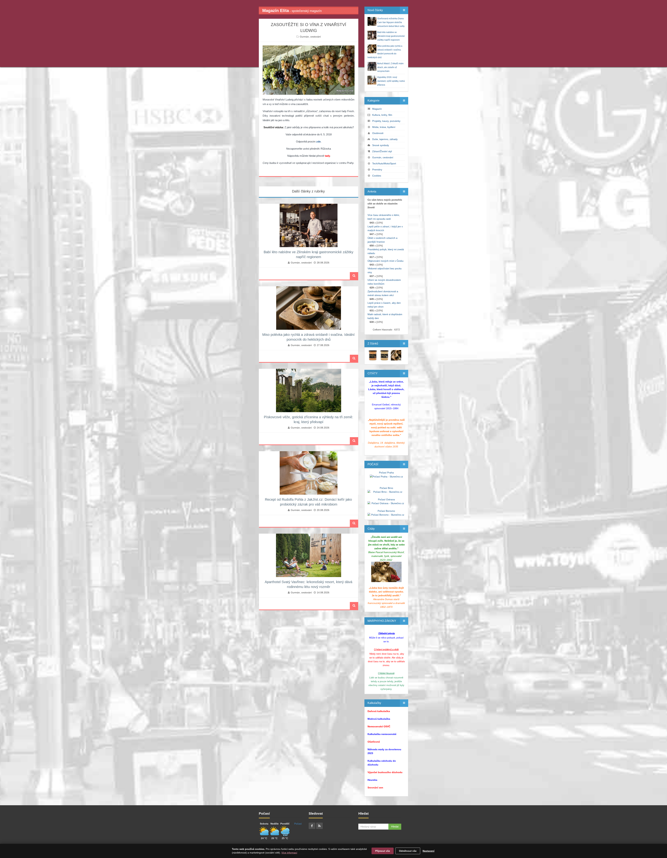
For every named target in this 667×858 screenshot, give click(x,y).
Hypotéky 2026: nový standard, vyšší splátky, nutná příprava (391, 81)
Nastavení (428, 850)
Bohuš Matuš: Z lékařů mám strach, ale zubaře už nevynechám (390, 67)
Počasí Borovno (386, 511)
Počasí (298, 823)
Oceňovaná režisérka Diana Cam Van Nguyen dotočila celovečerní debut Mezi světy (391, 22)
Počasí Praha (386, 472)
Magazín (377, 108)
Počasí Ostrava (386, 499)
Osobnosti (377, 133)
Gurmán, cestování (310, 36)
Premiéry (377, 169)
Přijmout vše (382, 850)
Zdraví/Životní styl (382, 151)
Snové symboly (380, 145)
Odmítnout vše (408, 850)
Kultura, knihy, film (382, 114)
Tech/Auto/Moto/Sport (384, 163)
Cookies (376, 175)
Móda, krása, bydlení (383, 127)
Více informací (289, 852)
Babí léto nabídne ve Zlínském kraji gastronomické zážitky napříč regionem (391, 36)
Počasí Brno (386, 488)
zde (318, 141)
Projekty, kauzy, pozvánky (386, 121)
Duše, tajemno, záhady (385, 139)
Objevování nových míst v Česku (386, 260)
